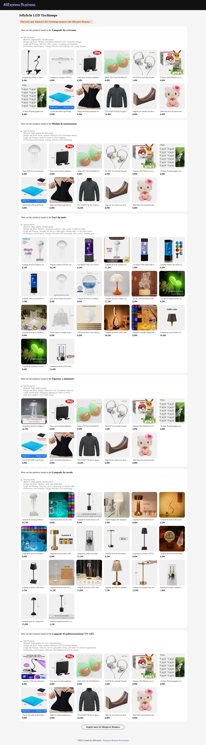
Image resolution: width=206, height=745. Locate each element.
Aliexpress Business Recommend (116, 740)
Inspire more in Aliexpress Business (103, 727)
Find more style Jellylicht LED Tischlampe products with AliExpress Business (55, 22)
